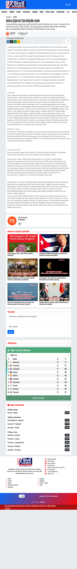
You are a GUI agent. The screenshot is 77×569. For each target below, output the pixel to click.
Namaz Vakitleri (51, 463)
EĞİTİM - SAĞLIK (50, 12)
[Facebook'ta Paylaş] (8, 41)
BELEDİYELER (26, 12)
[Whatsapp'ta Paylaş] (15, 41)
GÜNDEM (11, 12)
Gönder (11, 332)
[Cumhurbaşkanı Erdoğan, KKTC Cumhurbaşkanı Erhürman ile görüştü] (54, 292)
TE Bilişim (21, 219)
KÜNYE (9, 479)
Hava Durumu (51, 461)
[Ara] (67, 4)
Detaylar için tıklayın (38, 398)
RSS (22, 496)
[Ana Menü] (69, 4)
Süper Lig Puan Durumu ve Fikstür (56, 467)
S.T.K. (68, 12)
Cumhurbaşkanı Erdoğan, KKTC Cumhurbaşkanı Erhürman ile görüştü (53, 303)
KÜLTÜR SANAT (61, 12)
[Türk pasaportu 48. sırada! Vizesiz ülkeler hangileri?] (23, 243)
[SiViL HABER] (16, 4)
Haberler (8, 17)
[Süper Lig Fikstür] (68, 405)
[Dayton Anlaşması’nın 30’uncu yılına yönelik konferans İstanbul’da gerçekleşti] (23, 267)
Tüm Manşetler (51, 469)
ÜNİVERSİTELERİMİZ (13, 485)
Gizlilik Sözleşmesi (61, 506)
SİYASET (18, 12)
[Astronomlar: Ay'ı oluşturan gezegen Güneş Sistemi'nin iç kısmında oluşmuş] (54, 267)
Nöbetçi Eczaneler (52, 459)
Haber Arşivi (51, 473)
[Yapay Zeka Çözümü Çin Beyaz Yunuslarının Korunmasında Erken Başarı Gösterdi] (23, 292)
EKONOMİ (34, 12)
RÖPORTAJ (10, 487)
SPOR (41, 485)
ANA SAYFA (4, 12)
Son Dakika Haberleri (53, 471)
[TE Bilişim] (12, 220)
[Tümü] (68, 343)
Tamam (7, 508)
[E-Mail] (19, 223)
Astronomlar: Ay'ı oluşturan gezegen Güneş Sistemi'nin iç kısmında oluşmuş (52, 279)
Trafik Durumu (51, 465)
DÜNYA (41, 12)
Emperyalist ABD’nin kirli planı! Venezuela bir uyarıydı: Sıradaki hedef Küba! (53, 254)
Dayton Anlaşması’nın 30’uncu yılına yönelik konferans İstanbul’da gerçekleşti (21, 279)
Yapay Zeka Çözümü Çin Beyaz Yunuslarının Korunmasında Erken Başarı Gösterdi (21, 303)
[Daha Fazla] (18, 41)
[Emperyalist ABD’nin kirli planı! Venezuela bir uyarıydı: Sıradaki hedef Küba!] (54, 243)
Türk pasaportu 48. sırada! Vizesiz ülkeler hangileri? (20, 254)
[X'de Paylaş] (11, 41)
